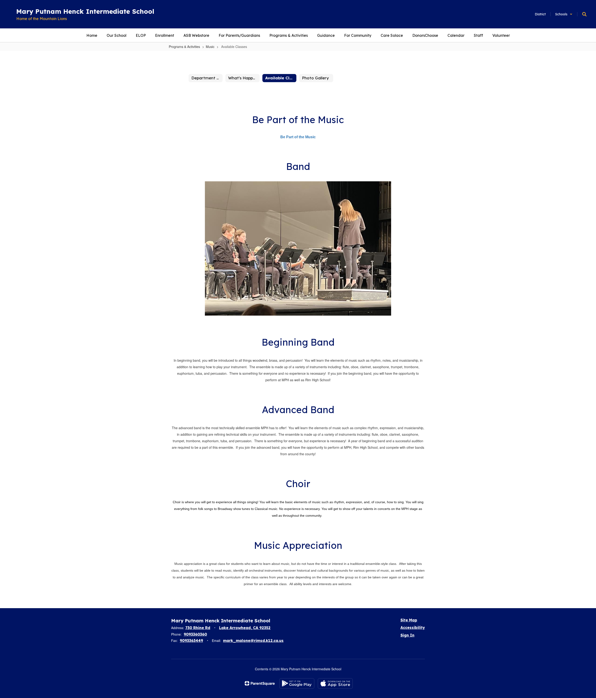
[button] (563, 14)
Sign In (407, 635)
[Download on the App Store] (335, 683)
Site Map (408, 620)
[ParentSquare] (260, 683)
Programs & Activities (184, 46)
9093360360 (195, 634)
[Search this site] (584, 14)
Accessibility (412, 627)
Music (210, 46)
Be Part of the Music (298, 137)
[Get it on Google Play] (296, 683)
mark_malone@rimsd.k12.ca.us (253, 640)
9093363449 (191, 640)
